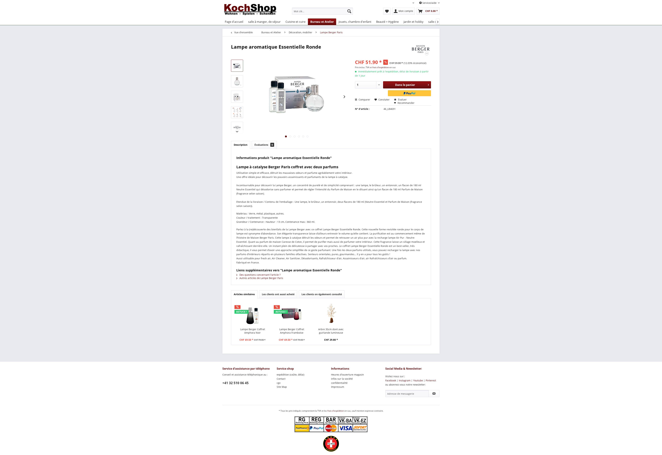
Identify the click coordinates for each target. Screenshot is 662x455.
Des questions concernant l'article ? (259, 274)
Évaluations (263, 144)
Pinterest (431, 380)
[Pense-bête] (387, 11)
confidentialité (339, 382)
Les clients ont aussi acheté (278, 294)
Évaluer (402, 99)
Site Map (282, 386)
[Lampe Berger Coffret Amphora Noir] (252, 314)
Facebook (390, 380)
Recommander (405, 102)
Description (240, 144)
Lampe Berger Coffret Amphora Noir (252, 331)
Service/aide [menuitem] (429, 2)
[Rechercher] (349, 11)
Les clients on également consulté (322, 294)
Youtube (418, 380)
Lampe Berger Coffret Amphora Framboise (291, 331)
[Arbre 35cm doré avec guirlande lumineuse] (331, 314)
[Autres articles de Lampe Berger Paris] (420, 50)
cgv (278, 382)
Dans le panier (405, 85)
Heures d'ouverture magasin (347, 374)
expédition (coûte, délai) (290, 374)
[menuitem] (322, 11)
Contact (281, 378)
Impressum (337, 386)
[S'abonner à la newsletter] (434, 393)
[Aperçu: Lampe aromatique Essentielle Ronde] (237, 66)
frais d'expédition (380, 67)
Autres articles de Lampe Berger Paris (261, 278)
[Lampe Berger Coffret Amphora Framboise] (292, 314)
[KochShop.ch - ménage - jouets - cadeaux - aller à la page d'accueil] (250, 10)
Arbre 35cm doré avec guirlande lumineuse (331, 331)
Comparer (364, 99)
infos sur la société (342, 378)
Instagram (404, 380)
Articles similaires (244, 294)
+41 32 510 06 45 (235, 383)
